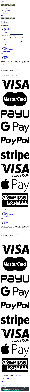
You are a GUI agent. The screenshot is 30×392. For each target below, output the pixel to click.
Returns (5, 48)
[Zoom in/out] (1, 385)
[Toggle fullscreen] (2, 385)
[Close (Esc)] (5, 385)
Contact (5, 56)
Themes (5, 11)
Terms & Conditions (8, 49)
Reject (10, 390)
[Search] (21, 42)
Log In (6, 13)
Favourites (5, 57)
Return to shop (17, 375)
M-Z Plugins (7, 10)
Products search (6, 35)
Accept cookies (4, 390)
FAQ (4, 47)
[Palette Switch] (15, 2)
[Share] (4, 385)
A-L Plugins (6, 8)
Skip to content (4, 1)
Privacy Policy (6, 51)
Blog (4, 58)
